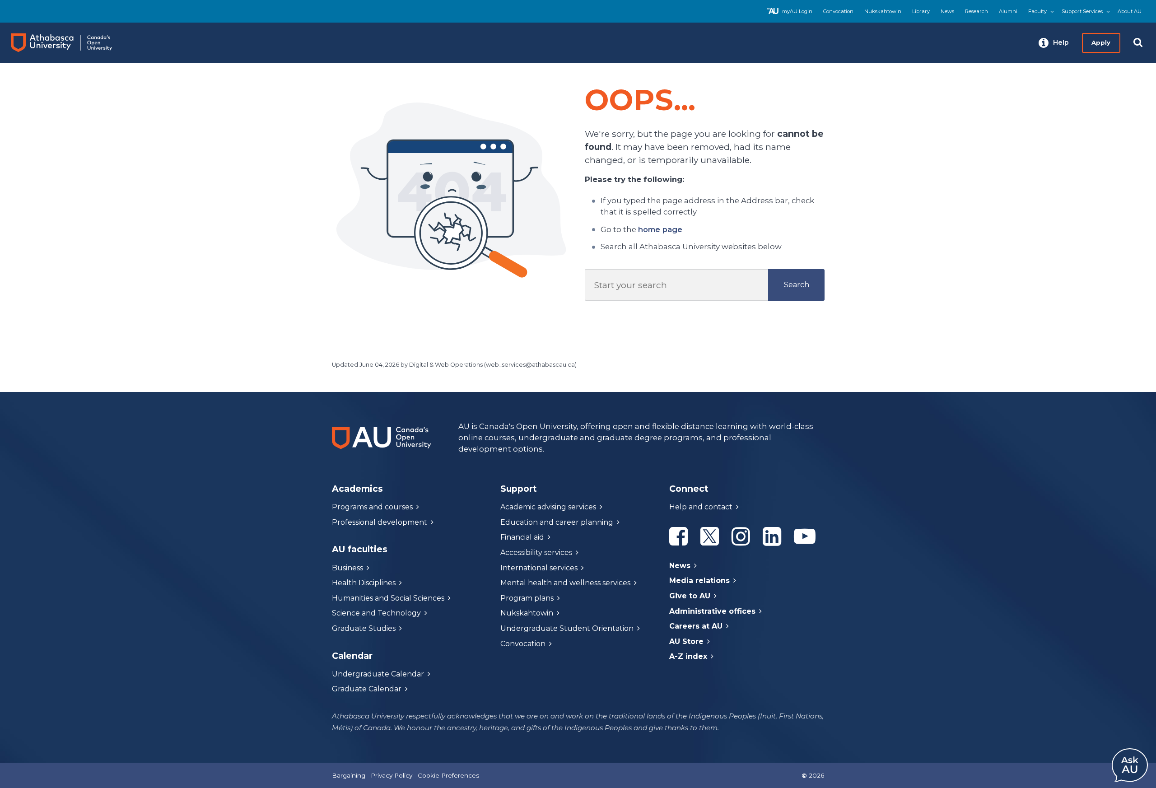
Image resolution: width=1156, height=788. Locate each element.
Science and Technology (376, 613)
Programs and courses (372, 507)
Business (347, 568)
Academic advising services (548, 507)
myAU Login (797, 11)
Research (976, 11)
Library (921, 11)
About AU (1130, 11)
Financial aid (522, 537)
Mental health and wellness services (565, 582)
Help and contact (700, 507)
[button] (1053, 43)
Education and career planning (556, 522)
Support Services (1082, 11)
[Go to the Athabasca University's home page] (70, 43)
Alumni (1008, 11)
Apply (1100, 42)
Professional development (379, 522)
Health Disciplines (364, 582)
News (947, 11)
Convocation (838, 11)
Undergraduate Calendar (378, 674)
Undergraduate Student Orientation (567, 628)
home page (660, 229)
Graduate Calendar (366, 689)
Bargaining (348, 775)
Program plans (527, 598)
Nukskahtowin (882, 11)
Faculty (1037, 11)
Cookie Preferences (448, 775)
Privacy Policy (391, 775)
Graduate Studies (364, 628)
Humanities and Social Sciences (388, 598)
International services (539, 568)
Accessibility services (536, 552)
